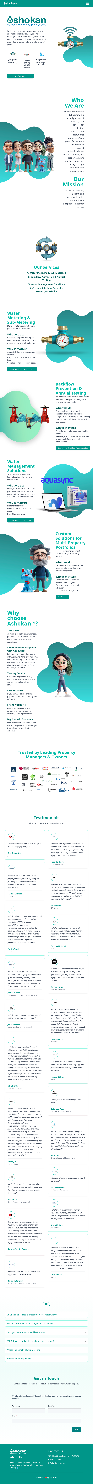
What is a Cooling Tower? (19, 1358)
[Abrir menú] (87, 3)
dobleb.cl (53, 1477)
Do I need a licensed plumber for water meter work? (32, 1314)
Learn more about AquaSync (21, 520)
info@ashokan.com (56, 1463)
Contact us (62, 597)
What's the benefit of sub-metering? (24, 1350)
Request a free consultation (20, 76)
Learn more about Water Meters (22, 369)
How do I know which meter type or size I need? (30, 1323)
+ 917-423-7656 (54, 1459)
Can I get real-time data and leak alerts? (26, 1332)
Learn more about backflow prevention (73, 448)
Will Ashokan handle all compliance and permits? (30, 1341)
